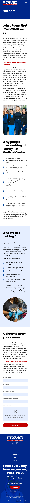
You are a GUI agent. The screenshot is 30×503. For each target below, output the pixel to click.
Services (15, 452)
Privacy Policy (6, 501)
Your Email (6, 384)
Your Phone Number (8, 391)
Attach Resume (7, 406)
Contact (15, 460)
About (15, 449)
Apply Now (15, 425)
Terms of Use (23, 501)
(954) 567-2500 (15, 491)
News (15, 457)
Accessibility (15, 501)
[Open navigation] (25, 3)
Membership (15, 454)
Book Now (15, 487)
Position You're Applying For (11, 399)
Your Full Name (7, 377)
